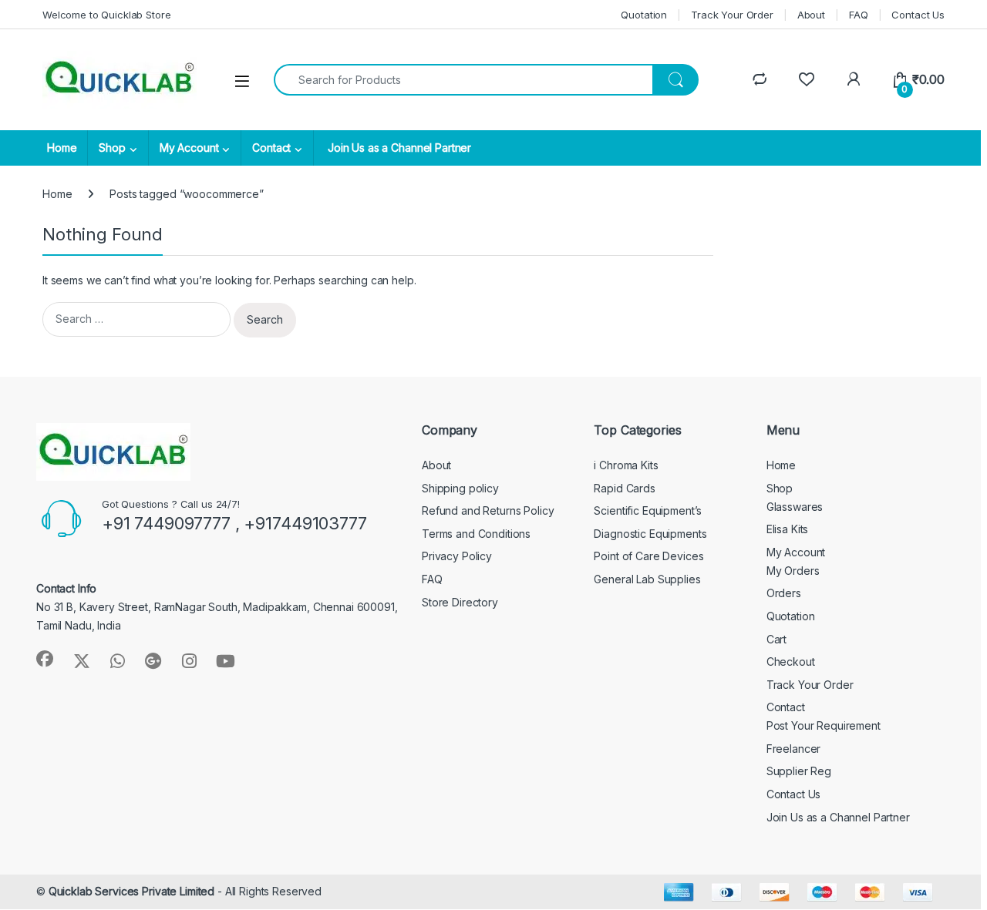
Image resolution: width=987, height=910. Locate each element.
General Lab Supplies (647, 579)
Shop (112, 147)
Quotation (644, 14)
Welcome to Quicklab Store (106, 14)
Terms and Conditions (476, 533)
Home (61, 147)
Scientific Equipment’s (648, 510)
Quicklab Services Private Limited (131, 891)
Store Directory (460, 602)
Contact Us (918, 14)
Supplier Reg (798, 770)
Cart (776, 639)
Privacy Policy (457, 555)
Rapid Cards (624, 488)
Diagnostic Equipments (650, 533)
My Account (189, 147)
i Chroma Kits (626, 465)
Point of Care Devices (648, 555)
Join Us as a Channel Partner (398, 147)
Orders (783, 592)
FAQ (858, 14)
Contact (271, 147)
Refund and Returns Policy (488, 510)
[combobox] (463, 80)
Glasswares (795, 506)
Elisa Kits (787, 529)
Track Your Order (732, 14)
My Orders (793, 570)
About (811, 14)
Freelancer (793, 748)
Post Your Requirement (823, 725)
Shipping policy (460, 488)
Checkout (790, 661)
